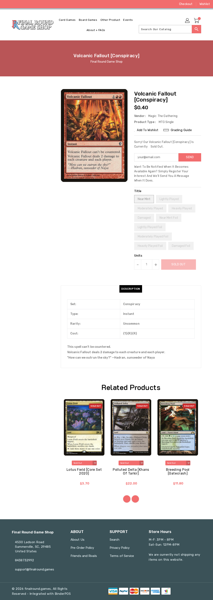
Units (138, 255)
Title (138, 191)
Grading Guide (181, 130)
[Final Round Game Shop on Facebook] (6, 4)
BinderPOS (63, 594)
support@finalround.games (33, 569)
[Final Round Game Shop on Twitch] (36, 4)
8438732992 (24, 560)
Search (115, 540)
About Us (77, 540)
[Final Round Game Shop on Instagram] (21, 4)
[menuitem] (67, 20)
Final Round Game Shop (106, 61)
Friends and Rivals (84, 556)
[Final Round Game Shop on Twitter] (14, 4)
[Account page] (187, 21)
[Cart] (197, 21)
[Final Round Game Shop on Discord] (29, 4)
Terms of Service (122, 556)
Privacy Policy (120, 548)
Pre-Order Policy (82, 548)
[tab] (130, 289)
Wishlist (204, 4)
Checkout (185, 4)
